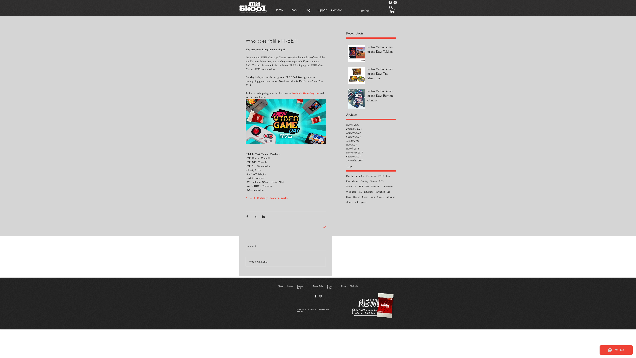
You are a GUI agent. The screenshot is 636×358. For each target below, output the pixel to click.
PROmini (368, 191)
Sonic (372, 196)
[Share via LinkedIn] (263, 216)
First (388, 176)
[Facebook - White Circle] (390, 2)
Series (365, 196)
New (367, 186)
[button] (392, 9)
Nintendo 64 (388, 186)
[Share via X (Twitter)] (255, 216)
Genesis (373, 181)
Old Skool (351, 191)
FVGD (381, 176)
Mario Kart (351, 186)
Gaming (364, 181)
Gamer (355, 181)
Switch (380, 196)
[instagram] (320, 296)
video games (360, 202)
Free (348, 181)
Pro (388, 191)
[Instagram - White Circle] (395, 2)
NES (361, 186)
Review (356, 196)
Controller (359, 176)
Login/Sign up (366, 10)
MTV (381, 181)
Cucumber (371, 176)
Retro (348, 196)
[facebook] (315, 296)
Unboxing (390, 196)
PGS (360, 191)
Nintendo (375, 186)
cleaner (349, 202)
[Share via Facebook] (247, 216)
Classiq (349, 176)
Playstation (380, 191)
